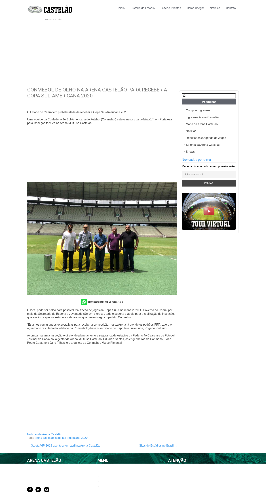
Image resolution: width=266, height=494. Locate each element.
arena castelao (44, 437)
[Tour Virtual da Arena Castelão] (209, 228)
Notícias (215, 8)
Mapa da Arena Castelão (202, 124)
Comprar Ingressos (198, 110)
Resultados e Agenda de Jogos (206, 137)
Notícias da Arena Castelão (44, 434)
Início (121, 8)
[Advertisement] (133, 49)
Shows (190, 151)
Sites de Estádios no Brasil (158, 445)
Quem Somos (109, 471)
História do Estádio (142, 8)
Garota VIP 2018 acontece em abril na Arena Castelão (63, 445)
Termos (105, 481)
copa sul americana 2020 (71, 437)
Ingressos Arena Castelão (202, 117)
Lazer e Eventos (171, 8)
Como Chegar (195, 8)
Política (105, 476)
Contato (231, 8)
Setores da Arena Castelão (203, 144)
